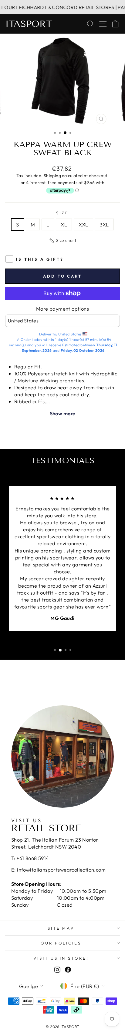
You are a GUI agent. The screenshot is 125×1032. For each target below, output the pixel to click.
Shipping (52, 175)
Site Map (61, 928)
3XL (104, 224)
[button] (62, 241)
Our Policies (61, 943)
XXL (83, 224)
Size (62, 212)
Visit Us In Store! (61, 958)
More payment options (62, 308)
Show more (63, 413)
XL (64, 224)
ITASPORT (28, 23)
